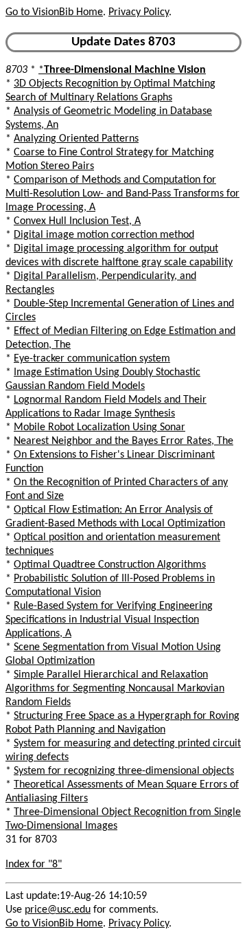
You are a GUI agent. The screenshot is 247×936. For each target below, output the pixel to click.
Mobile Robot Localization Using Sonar (99, 427)
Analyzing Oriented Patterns (76, 138)
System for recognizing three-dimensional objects (124, 771)
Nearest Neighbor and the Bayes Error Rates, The (123, 441)
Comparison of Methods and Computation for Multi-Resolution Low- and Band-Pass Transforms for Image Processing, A (122, 194)
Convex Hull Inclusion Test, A (77, 221)
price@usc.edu (58, 909)
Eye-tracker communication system (92, 358)
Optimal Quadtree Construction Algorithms (110, 564)
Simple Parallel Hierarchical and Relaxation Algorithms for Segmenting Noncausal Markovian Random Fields (114, 688)
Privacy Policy (138, 12)
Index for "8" (33, 864)
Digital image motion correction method (104, 235)
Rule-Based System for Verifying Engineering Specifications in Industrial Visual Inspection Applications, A (109, 620)
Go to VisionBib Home (54, 12)
